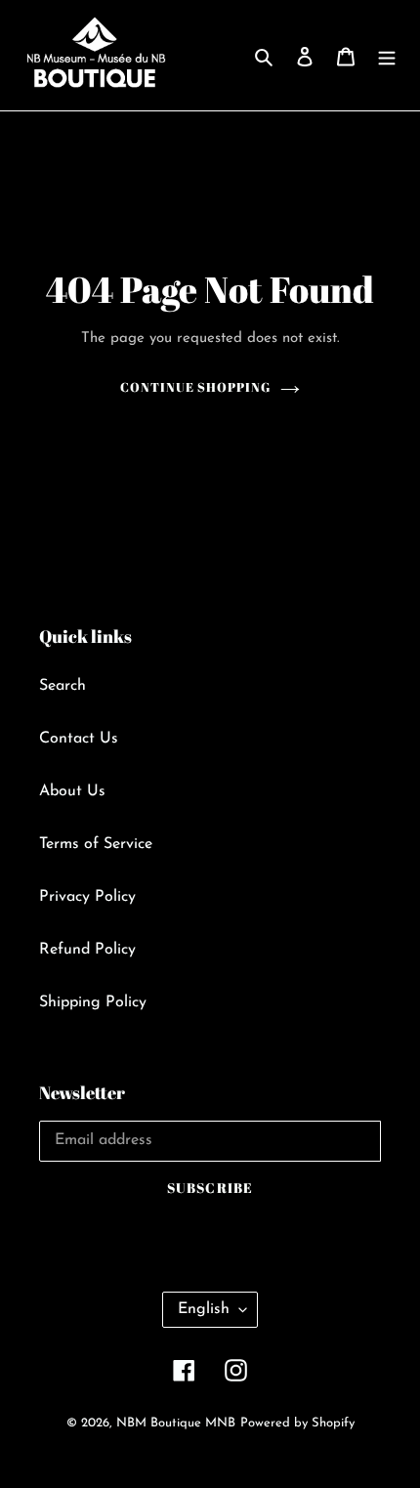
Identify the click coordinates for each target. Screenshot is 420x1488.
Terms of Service (95, 844)
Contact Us (78, 738)
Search (62, 686)
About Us (72, 791)
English (204, 1309)
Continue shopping (196, 387)
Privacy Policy (87, 897)
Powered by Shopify (297, 1423)
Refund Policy (87, 949)
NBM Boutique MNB (175, 1423)
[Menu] (386, 55)
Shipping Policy (93, 1002)
